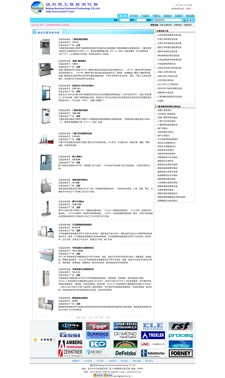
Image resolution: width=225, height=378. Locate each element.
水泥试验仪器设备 (165, 80)
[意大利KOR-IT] (98, 347)
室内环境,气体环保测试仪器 (169, 88)
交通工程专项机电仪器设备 (169, 43)
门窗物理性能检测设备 (167, 125)
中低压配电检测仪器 (166, 64)
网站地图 (190, 16)
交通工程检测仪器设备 (167, 39)
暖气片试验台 (163, 135)
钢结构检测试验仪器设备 (168, 55)
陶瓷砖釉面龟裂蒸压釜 (167, 186)
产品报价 (145, 16)
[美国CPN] (70, 329)
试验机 (160, 101)
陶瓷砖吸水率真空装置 (167, 172)
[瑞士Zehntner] (70, 356)
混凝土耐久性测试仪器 (167, 76)
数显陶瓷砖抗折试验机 (167, 175)
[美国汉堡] (125, 338)
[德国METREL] (98, 356)
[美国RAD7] (98, 338)
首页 (42, 25)
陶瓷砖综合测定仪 (165, 161)
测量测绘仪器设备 (165, 92)
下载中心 (156, 16)
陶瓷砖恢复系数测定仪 (167, 193)
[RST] (180, 329)
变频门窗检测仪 (164, 110)
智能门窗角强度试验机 (167, 117)
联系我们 (168, 16)
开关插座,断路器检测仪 (167, 139)
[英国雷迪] (153, 356)
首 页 (123, 16)
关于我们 (134, 16)
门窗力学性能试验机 (166, 121)
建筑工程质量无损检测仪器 (169, 47)
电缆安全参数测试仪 (166, 146)
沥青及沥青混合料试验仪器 (169, 68)
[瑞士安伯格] (70, 347)
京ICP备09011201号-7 (122, 376)
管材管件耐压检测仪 (166, 154)
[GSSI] (70, 338)
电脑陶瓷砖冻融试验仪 (167, 201)
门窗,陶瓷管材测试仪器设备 (57, 25)
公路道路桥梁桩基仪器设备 (169, 35)
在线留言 (179, 16)
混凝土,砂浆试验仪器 (166, 72)
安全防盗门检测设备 (166, 114)
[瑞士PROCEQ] (180, 338)
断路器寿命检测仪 (165, 150)
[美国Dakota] (125, 347)
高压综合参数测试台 (166, 143)
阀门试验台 (162, 128)
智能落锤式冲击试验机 (167, 157)
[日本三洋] (125, 329)
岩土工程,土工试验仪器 (167, 84)
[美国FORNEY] (180, 356)
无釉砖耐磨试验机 (165, 190)
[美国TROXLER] (153, 338)
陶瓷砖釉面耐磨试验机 (167, 168)
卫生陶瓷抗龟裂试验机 (167, 182)
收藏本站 (76, 361)
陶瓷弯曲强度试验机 (166, 179)
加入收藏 (188, 5)
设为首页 (179, 5)
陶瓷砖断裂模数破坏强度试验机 (171, 197)
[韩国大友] (180, 347)
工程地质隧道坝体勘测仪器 (169, 60)
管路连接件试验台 (165, 132)
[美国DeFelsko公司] (125, 356)
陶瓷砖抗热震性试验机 (167, 164)
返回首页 (149, 361)
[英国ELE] (153, 329)
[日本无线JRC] (153, 347)
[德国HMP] (98, 329)
